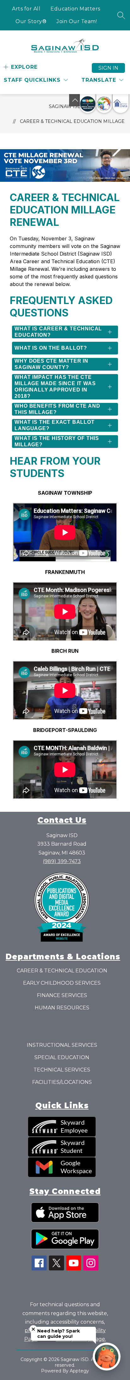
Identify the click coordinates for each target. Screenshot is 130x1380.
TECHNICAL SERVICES (61, 1070)
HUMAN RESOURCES (62, 1008)
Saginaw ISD (65, 106)
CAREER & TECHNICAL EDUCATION (62, 971)
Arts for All (26, 9)
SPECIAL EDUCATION (61, 1057)
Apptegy (79, 1371)
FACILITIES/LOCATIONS (62, 1082)
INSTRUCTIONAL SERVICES (62, 1045)
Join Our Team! (76, 21)
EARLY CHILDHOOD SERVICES (62, 983)
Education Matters (75, 9)
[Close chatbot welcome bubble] (33, 1329)
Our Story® (30, 21)
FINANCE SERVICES (62, 995)
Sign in (108, 68)
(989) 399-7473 (62, 861)
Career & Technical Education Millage (72, 121)
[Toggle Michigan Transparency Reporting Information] (75, 100)
